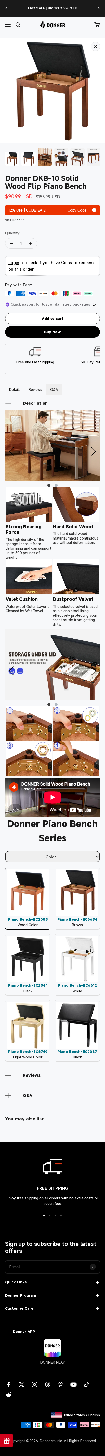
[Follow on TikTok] (86, 1384)
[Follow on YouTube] (73, 1384)
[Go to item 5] (77, 157)
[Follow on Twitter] (21, 1384)
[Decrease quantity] (11, 243)
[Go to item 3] (45, 157)
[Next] (99, 8)
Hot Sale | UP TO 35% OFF (52, 8)
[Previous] (6, 8)
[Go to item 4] (61, 157)
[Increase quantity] (30, 243)
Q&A (54, 389)
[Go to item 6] (94, 157)
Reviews (35, 389)
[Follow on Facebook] (8, 1384)
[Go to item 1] (12, 159)
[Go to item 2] (28, 159)
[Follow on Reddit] (8, 1394)
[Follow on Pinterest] (60, 1384)
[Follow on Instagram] (34, 1384)
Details (14, 389)
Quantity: (12, 233)
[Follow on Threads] (47, 1384)
